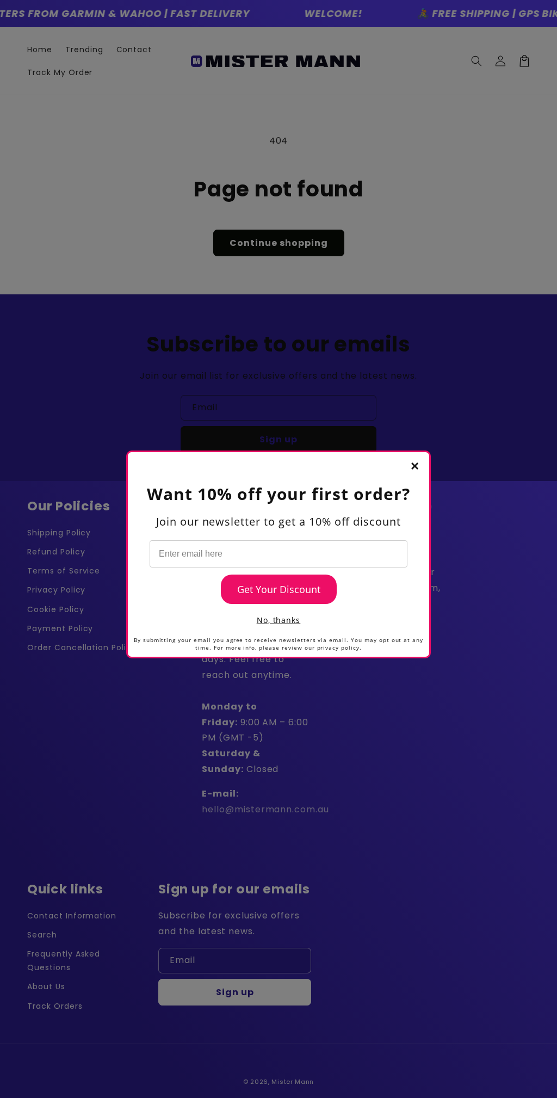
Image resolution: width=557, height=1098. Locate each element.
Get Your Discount (278, 589)
